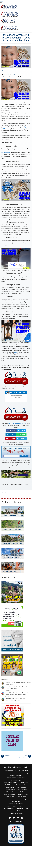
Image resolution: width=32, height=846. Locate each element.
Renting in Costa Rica (22, 808)
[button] (11, 430)
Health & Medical (9, 784)
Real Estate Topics (9, 792)
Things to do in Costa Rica (16, 813)
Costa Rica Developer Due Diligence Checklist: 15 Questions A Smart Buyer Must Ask (16, 699)
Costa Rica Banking (23, 770)
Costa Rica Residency (22, 792)
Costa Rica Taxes (10, 796)
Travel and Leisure (21, 796)
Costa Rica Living (21, 787)
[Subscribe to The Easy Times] (16, 452)
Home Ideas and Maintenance (16, 803)
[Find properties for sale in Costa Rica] (16, 474)
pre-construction (5, 152)
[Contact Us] (16, 414)
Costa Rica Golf (24, 782)
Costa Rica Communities (16, 775)
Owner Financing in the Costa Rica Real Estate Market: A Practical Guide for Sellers (18, 687)
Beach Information (8, 773)
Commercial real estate (10, 770)
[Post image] (2, 683)
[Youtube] (18, 818)
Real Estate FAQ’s (16, 801)
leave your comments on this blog (17, 423)
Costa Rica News (22, 789)
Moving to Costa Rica (12, 806)
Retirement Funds (16, 811)
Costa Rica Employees (15, 780)
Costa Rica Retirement (9, 794)
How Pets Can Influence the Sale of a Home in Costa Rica (18, 682)
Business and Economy (22, 773)
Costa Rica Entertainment (10, 782)
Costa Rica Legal (10, 787)
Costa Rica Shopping (23, 794)
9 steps (16, 352)
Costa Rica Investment (21, 784)
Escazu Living (22, 799)
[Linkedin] (22, 818)
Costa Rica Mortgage (10, 789)
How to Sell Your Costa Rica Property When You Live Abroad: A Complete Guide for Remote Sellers (17, 693)
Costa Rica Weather (11, 799)
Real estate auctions (9, 808)
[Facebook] (10, 818)
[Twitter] (14, 818)
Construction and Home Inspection (16, 777)
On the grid (22, 806)
